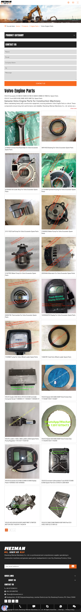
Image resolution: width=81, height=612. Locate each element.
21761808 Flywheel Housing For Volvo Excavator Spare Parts (59, 190)
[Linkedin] (9, 601)
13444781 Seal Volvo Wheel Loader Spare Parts (56, 357)
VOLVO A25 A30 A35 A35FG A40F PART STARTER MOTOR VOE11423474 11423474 (20, 523)
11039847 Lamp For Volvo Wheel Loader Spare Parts (21, 357)
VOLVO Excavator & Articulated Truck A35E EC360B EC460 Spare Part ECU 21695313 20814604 (57, 481)
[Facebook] (5, 601)
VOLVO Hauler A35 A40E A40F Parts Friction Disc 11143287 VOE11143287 (57, 398)
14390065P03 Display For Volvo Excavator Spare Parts (58, 315)
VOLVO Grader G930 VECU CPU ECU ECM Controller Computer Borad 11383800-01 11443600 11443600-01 (22, 398)
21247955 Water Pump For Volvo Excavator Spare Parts (20, 274)
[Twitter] (13, 601)
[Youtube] (16, 601)
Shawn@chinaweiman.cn (15, 594)
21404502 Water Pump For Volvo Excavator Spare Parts (57, 232)
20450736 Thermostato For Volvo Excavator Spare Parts (21, 316)
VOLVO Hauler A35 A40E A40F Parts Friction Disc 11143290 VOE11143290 (57, 440)
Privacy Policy (69, 610)
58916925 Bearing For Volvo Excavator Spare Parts (57, 147)
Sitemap (61, 610)
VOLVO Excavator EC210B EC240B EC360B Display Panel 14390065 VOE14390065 (20, 481)
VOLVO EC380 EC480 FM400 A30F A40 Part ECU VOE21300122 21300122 (56, 523)
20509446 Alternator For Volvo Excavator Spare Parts (58, 273)
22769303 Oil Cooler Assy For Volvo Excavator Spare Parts (21, 190)
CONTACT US (40, 83)
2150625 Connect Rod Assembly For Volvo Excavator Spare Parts (21, 148)
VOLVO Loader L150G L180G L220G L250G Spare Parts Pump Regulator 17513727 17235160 (22, 440)
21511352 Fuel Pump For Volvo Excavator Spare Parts (22, 231)
